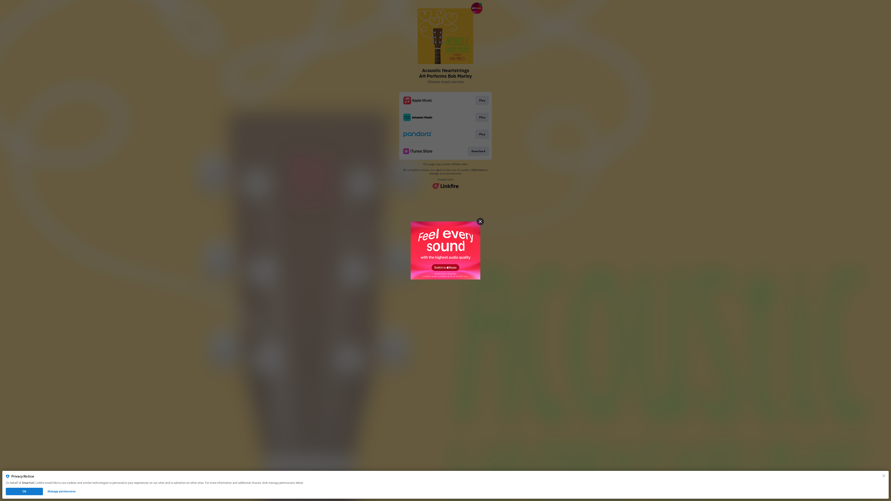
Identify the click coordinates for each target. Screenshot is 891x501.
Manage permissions (62, 491)
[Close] (884, 475)
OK (24, 491)
